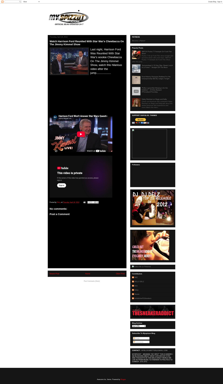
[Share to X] (93, 202)
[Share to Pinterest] (97, 202)
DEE (136, 277)
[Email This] (88, 202)
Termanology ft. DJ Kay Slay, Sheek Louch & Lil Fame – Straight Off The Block (157, 66)
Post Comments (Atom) (92, 281)
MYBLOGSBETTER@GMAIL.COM (154, 350)
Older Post (120, 274)
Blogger (123, 379)
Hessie (136, 294)
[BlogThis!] (91, 202)
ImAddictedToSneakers (142, 298)
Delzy (136, 290)
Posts (137, 338)
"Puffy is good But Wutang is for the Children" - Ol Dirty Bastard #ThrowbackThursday (155, 90)
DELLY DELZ (139, 281)
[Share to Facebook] (95, 202)
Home (87, 274)
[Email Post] (84, 202)
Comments (139, 342)
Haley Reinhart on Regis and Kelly (154, 99)
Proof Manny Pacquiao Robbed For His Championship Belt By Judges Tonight (156, 78)
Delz (136, 286)
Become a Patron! (138, 41)
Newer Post (54, 274)
